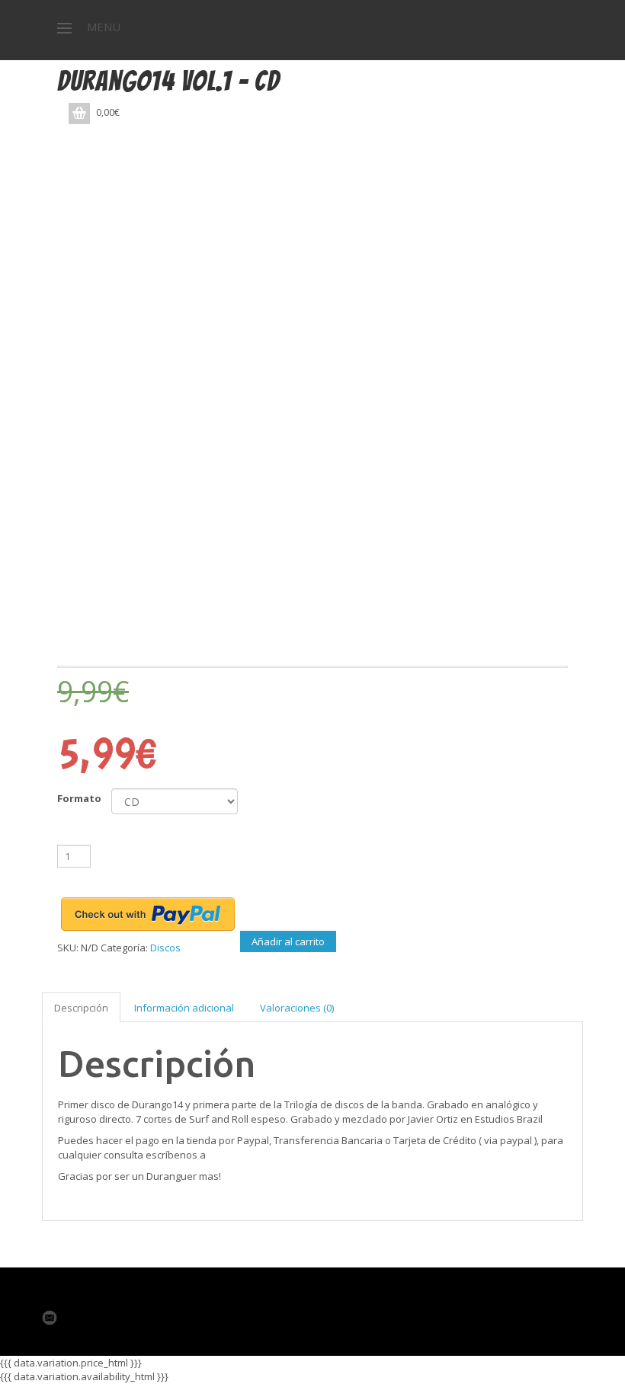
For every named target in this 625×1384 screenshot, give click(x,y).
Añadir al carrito (288, 941)
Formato (79, 798)
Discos (165, 947)
